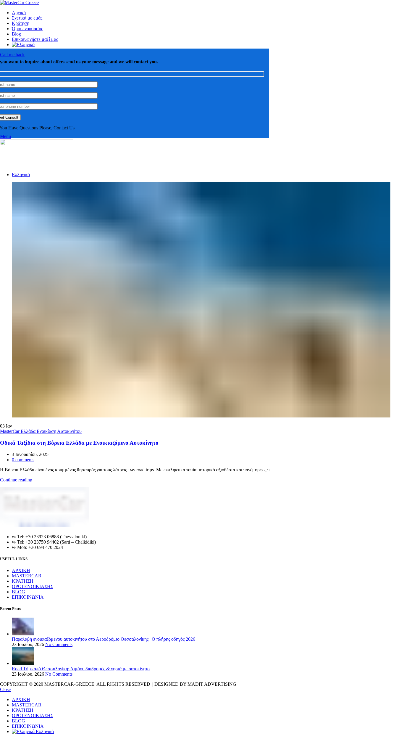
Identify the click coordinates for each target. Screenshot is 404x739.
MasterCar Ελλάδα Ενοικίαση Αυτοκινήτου (41, 431)
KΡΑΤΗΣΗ (22, 581)
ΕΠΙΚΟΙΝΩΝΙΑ (28, 597)
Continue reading (16, 479)
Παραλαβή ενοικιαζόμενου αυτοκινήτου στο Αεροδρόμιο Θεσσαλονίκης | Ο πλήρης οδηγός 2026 (103, 639)
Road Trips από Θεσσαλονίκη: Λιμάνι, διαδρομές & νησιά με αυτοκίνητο (81, 668)
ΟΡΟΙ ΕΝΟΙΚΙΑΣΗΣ (32, 586)
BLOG (18, 591)
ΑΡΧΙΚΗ (21, 570)
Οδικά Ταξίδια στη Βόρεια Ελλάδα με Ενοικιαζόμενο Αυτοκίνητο (79, 443)
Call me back (12, 54)
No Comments (58, 644)
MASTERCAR (26, 575)
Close (5, 689)
